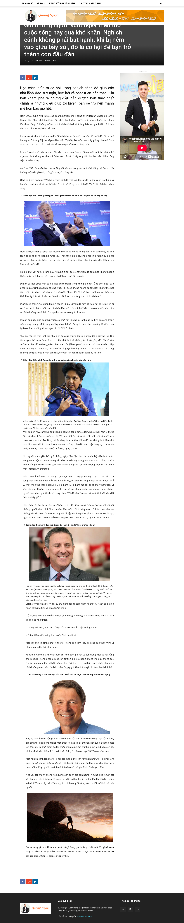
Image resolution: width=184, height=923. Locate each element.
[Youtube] (137, 909)
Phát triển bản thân (90, 3)
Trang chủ (27, 3)
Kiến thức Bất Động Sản (62, 3)
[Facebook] (123, 909)
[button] (160, 3)
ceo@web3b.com (84, 916)
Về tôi (40, 3)
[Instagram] (130, 909)
